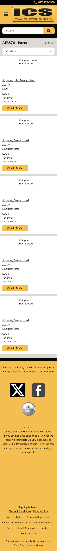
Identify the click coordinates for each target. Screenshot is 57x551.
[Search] (49, 30)
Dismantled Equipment (37, 517)
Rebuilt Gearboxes (26, 528)
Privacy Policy (40, 511)
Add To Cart (17, 108)
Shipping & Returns (28, 507)
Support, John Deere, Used (18, 80)
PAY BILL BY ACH (28, 533)
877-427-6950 (46, 2)
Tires (9, 528)
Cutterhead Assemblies (40, 522)
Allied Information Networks (31, 545)
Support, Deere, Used (15, 140)
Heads (44, 528)
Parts (18, 517)
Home (8, 517)
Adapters (19, 522)
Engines (6, 522)
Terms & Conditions (20, 511)
